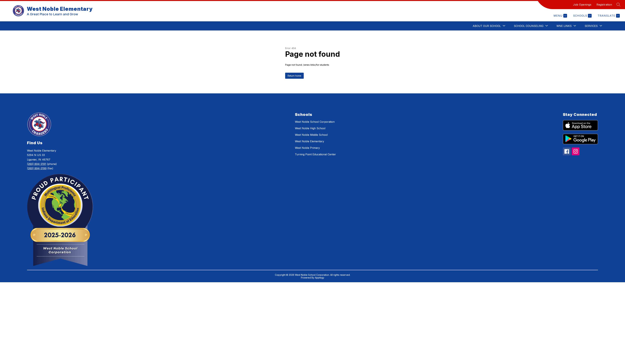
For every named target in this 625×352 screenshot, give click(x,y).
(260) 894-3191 (36, 164)
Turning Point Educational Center (315, 154)
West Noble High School (310, 128)
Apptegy (319, 277)
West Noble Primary (307, 147)
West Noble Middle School (311, 134)
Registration (604, 4)
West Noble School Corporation (315, 121)
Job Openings (582, 4)
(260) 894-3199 (37, 168)
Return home (294, 75)
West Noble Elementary (309, 141)
